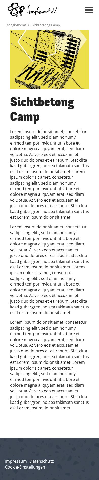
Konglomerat (16, 25)
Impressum (16, 461)
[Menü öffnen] (89, 10)
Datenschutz (41, 461)
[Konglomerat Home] (41, 10)
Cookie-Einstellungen (25, 467)
